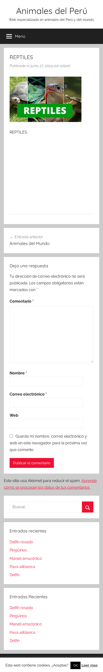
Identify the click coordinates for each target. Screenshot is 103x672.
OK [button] (75, 665)
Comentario (22, 301)
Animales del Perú (51, 10)
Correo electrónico (28, 394)
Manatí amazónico (26, 558)
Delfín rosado (21, 542)
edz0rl (65, 66)
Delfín (14, 575)
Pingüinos (18, 550)
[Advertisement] (51, 174)
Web (14, 415)
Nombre (18, 373)
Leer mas (89, 665)
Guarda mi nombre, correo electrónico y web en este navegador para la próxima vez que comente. (48, 443)
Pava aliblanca (22, 566)
